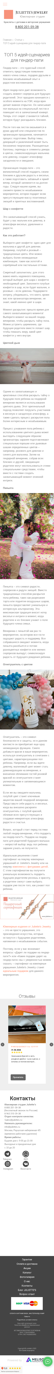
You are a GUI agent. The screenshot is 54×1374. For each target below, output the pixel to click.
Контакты (27, 1285)
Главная (7, 39)
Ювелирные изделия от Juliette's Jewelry (27, 926)
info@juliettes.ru (12, 1127)
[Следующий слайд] (51, 1044)
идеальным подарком (15, 971)
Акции (27, 1268)
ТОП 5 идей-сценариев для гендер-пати (24, 43)
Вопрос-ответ (27, 1294)
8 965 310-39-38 (12, 1113)
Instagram (8, 1169)
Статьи (18, 39)
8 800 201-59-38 (12, 1107)
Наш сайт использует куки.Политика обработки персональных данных (27, 1325)
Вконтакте (26, 1169)
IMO (26, 1159)
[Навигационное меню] (5, 4)
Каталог (27, 1272)
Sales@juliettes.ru (13, 1120)
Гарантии (27, 1259)
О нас (27, 1281)
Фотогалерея (27, 1277)
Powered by (15, 1360)
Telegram (7, 1159)
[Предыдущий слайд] (2, 1044)
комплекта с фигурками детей (30, 866)
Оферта (27, 1316)
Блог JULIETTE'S (27, 1290)
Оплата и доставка (27, 1263)
